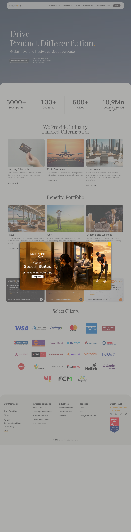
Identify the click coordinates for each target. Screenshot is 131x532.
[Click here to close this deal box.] (109, 244)
